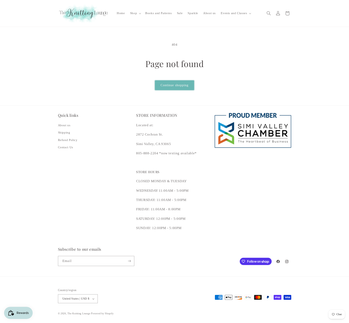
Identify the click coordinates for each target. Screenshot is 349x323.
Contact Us (65, 147)
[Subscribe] (129, 261)
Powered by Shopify (102, 313)
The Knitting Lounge (78, 313)
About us (64, 125)
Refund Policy (68, 140)
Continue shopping (174, 85)
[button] (135, 13)
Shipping (64, 132)
